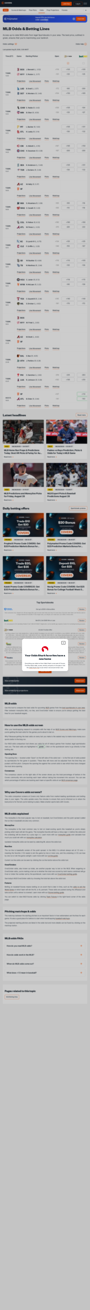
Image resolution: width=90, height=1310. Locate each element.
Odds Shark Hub (34, 668)
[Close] (63, 642)
